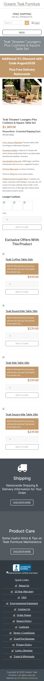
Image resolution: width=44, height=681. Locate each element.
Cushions (24, 626)
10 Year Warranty (24, 591)
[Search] (27, 23)
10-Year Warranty (10, 169)
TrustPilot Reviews (24, 638)
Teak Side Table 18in (17, 362)
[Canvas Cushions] (7, 205)
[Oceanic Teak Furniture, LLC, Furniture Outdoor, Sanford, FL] (22, 567)
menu (22, 32)
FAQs (12, 174)
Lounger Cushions (11, 196)
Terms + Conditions (24, 632)
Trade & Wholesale (24, 656)
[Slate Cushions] (28, 205)
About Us (24, 585)
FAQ (24, 597)
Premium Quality (10, 150)
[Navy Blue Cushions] (17, 205)
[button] (7, 206)
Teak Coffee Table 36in (19, 259)
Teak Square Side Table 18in (22, 414)
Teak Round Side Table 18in (22, 311)
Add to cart (22, 227)
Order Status (24, 614)
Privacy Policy (24, 644)
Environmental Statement (24, 603)
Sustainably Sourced (11, 161)
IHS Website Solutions (27, 678)
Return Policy (24, 620)
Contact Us (24, 609)
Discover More (22, 502)
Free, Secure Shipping (12, 142)
